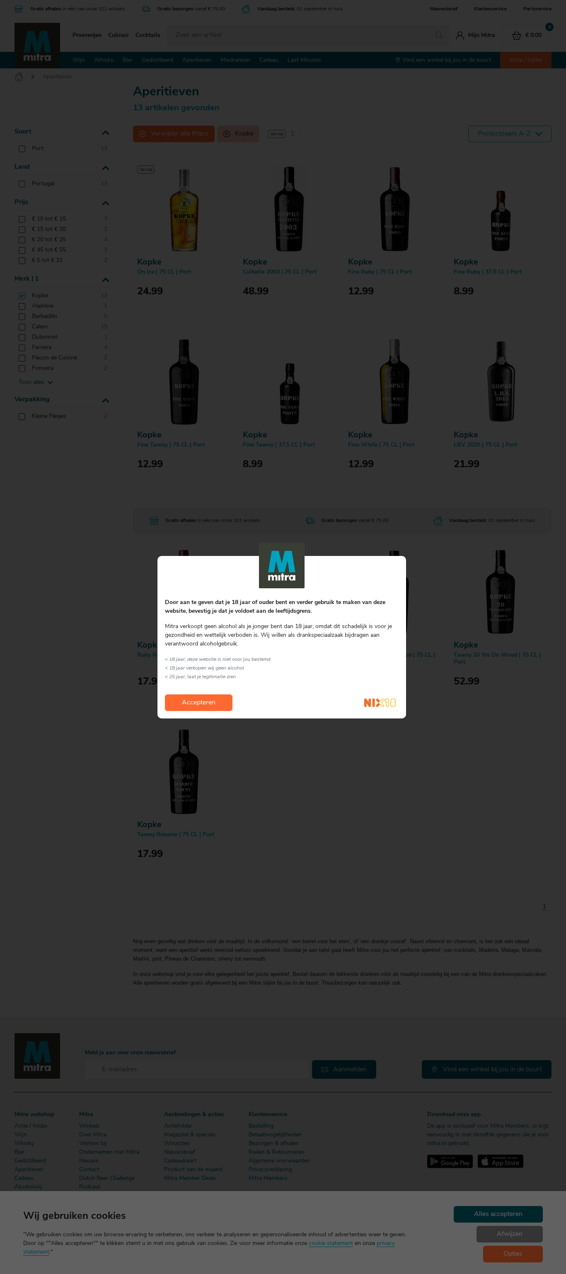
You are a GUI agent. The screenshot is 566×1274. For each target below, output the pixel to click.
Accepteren (198, 702)
